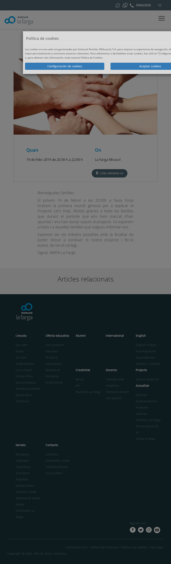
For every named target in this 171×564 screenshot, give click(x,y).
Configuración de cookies (64, 66)
